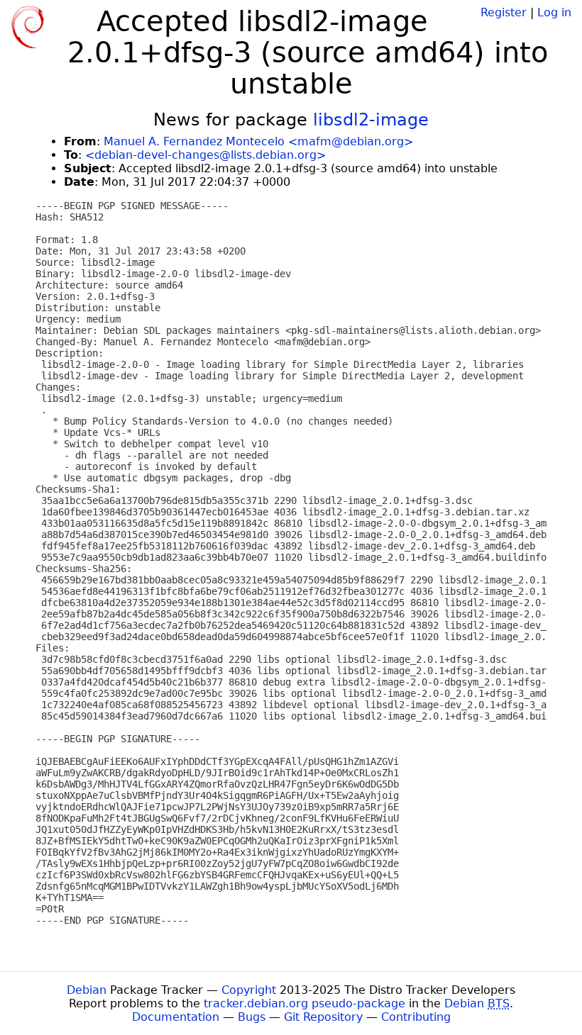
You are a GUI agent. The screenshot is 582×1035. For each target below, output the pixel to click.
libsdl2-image (371, 120)
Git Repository (323, 1017)
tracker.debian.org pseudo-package (304, 1003)
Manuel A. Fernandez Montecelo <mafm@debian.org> (258, 141)
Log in (554, 12)
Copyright (248, 990)
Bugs (251, 1017)
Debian (86, 990)
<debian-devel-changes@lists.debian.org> (205, 155)
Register (504, 12)
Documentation (175, 1017)
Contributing (416, 1017)
